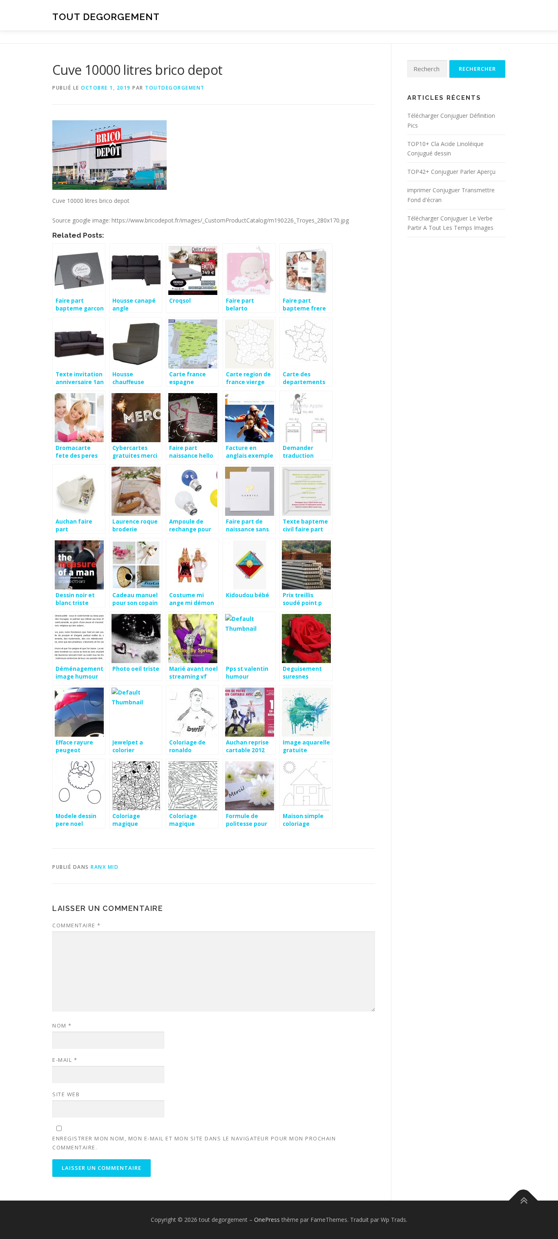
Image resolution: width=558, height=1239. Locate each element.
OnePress (267, 1219)
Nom (62, 1025)
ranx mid (104, 866)
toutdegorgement (175, 87)
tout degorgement (106, 16)
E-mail (64, 1060)
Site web (66, 1094)
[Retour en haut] (523, 1200)
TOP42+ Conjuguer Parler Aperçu (451, 171)
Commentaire (76, 925)
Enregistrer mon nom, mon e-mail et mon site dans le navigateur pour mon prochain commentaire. (194, 1143)
